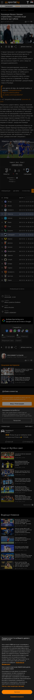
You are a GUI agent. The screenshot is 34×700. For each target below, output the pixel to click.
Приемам (17, 692)
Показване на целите (17, 696)
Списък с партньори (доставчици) (13, 686)
